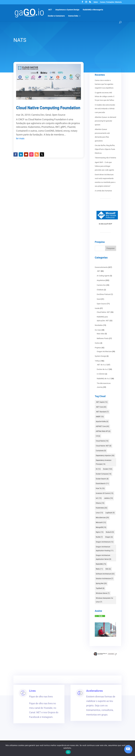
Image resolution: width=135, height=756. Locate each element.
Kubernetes (101, 508)
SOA (108, 569)
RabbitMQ (101, 564)
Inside (97, 308)
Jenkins (108, 498)
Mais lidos (100, 334)
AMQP (100, 417)
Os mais (98, 330)
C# (98, 436)
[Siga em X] (42, 154)
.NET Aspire (101, 402)
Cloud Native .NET (103, 312)
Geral (48, 114)
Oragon (109, 537)
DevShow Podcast (103, 294)
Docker (107, 469)
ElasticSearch (102, 483)
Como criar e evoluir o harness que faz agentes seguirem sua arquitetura (104, 84)
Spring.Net (101, 583)
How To (100, 488)
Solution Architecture (104, 579)
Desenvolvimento (101, 267)
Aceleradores (94, 690)
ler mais (20, 138)
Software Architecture (105, 574)
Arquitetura (101, 280)
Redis (99, 569)
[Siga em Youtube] (26, 154)
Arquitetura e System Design (67, 10)
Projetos (98, 348)
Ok (68, 752)
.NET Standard (102, 412)
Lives (32, 690)
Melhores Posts (103, 338)
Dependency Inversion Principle (103, 462)
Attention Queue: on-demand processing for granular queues (105, 121)
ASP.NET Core (102, 426)
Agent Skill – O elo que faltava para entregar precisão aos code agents (104, 166)
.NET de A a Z (102, 365)
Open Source (58, 114)
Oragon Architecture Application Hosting (104, 549)
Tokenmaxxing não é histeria (105, 158)
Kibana (100, 503)
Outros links (73, 16)
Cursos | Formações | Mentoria (111, 2)
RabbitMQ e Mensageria (93, 10)
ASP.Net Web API (103, 431)
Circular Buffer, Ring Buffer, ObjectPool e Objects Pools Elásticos (105, 149)
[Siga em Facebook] (15, 154)
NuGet (99, 537)
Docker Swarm (102, 479)
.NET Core (101, 407)
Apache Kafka (102, 421)
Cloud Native (102, 441)
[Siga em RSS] (37, 154)
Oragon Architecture (104, 351)
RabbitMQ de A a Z (104, 379)
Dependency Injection (105, 455)
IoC (99, 498)
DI (98, 469)
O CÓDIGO (101, 374)
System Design (100, 356)
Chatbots (100, 290)
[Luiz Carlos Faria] (100, 616)
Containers (101, 451)
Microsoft (101, 522)
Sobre (96, 2)
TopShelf (100, 588)
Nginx (99, 532)
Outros (97, 343)
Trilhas (97, 361)
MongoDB (101, 527)
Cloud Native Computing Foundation (48, 107)
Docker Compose (103, 474)
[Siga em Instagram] (31, 154)
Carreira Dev (37, 114)
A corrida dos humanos (103, 191)
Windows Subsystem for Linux (104, 600)
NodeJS (110, 532)
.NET (50, 10)
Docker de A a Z (103, 369)
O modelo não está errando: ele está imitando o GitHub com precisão (105, 109)
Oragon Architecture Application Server (103, 557)
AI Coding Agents (103, 276)
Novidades (99, 325)
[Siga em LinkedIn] (21, 154)
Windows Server (103, 593)
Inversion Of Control (104, 493)
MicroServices (102, 518)
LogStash (110, 513)
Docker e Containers (56, 16)
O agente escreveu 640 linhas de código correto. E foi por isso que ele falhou (104, 96)
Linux (99, 513)
